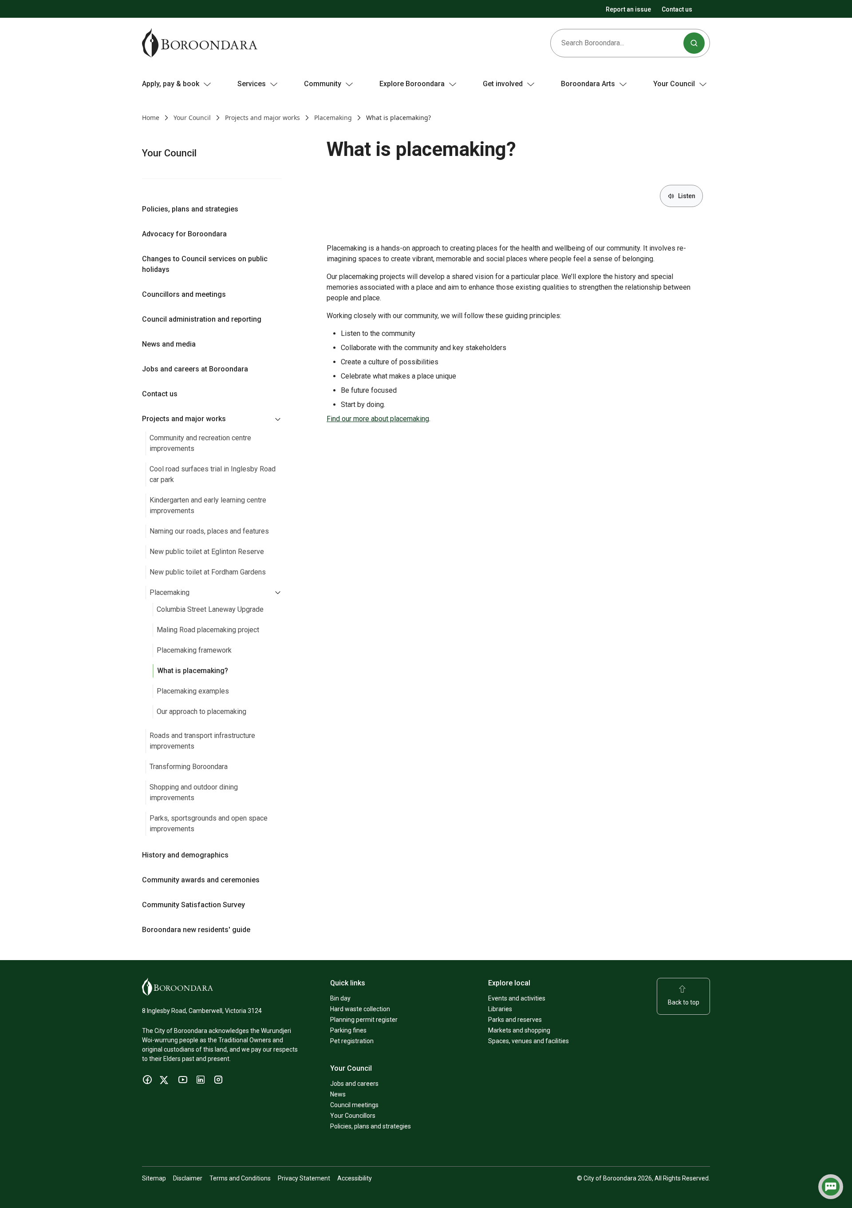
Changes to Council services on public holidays (205, 264)
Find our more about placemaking (378, 419)
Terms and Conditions (240, 1178)
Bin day (340, 998)
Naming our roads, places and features (209, 531)
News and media (169, 344)
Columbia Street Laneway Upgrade (210, 609)
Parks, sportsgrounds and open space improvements (209, 823)
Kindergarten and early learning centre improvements (208, 505)
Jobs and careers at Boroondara (195, 369)
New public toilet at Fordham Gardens (208, 572)
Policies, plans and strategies (190, 209)
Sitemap (154, 1178)
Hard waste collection (360, 1009)
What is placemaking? (192, 670)
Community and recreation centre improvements (200, 443)
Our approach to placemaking (201, 711)
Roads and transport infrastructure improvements (202, 740)
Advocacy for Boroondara (184, 234)
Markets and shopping (519, 1030)
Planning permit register (364, 1019)
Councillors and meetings (184, 294)
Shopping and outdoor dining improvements (194, 792)
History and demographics (185, 855)
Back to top (683, 1002)
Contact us (677, 9)
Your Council (192, 117)
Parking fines (348, 1030)
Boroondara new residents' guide (196, 929)
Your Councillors (352, 1115)
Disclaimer (187, 1178)
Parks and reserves (515, 1019)
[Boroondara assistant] (830, 1186)
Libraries (500, 1009)
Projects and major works (262, 117)
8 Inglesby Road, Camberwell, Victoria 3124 (202, 1010)
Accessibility (354, 1178)
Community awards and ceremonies (201, 880)
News (338, 1094)
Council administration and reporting (201, 319)
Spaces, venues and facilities (528, 1041)
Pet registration (352, 1041)
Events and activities (516, 998)
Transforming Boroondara (189, 766)
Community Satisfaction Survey (193, 905)
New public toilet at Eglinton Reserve (207, 551)
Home (150, 117)
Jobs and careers (354, 1083)
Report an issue (628, 9)
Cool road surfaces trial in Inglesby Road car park (213, 474)
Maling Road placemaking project (208, 630)
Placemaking (333, 117)
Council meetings (354, 1104)
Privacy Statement (304, 1178)
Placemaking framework (194, 650)
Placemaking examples (193, 691)
